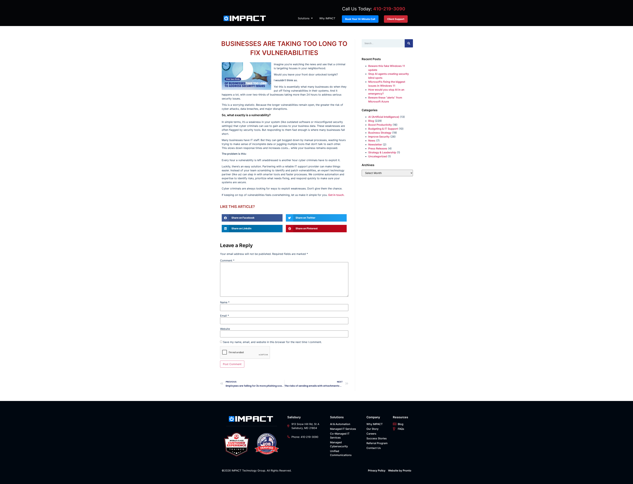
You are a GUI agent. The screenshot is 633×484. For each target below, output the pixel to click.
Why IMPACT (327, 18)
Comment (227, 260)
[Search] (409, 43)
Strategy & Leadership (382, 152)
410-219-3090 (389, 9)
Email (224, 315)
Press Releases (377, 148)
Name (224, 302)
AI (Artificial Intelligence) (383, 116)
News (371, 140)
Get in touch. (336, 195)
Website (225, 328)
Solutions (303, 18)
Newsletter (375, 144)
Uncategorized (377, 156)
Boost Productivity (380, 124)
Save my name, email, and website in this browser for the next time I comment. (272, 342)
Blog (371, 120)
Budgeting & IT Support (383, 128)
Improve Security (379, 136)
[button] (252, 218)
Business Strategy (379, 132)
